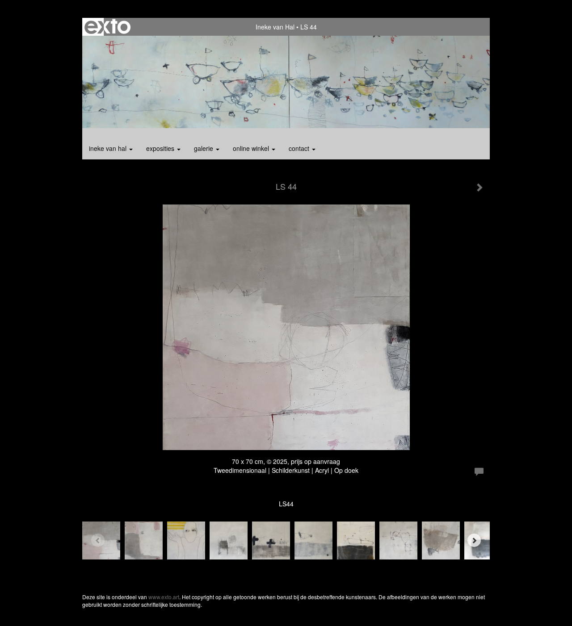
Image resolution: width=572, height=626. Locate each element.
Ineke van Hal (275, 26)
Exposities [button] (161, 148)
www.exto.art (163, 597)
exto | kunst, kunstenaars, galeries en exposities (107, 27)
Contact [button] (300, 148)
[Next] (474, 540)
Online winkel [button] (252, 148)
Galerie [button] (204, 148)
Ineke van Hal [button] (108, 148)
